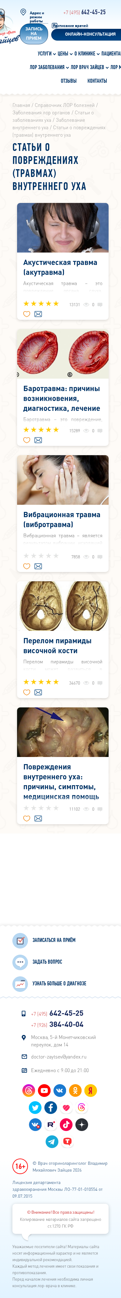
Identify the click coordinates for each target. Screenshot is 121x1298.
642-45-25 (84, 12)
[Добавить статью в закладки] (26, 314)
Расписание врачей (70, 26)
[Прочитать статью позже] (38, 314)
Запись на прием (34, 34)
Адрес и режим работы (37, 17)
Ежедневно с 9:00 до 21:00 (60, 1070)
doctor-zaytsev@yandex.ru (59, 1056)
